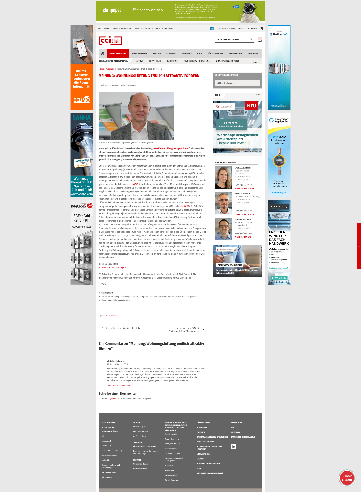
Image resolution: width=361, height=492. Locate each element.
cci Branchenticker (110, 315)
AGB (232, 427)
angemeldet (112, 398)
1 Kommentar (131, 85)
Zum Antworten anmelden (118, 385)
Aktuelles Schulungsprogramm (144, 446)
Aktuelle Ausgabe (139, 426)
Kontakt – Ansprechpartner (208, 464)
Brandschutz (170, 470)
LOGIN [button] (240, 28)
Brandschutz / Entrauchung (197, 61)
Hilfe (199, 468)
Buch (199, 53)
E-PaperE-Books (347, 478)
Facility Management (172, 480)
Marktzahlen (106, 460)
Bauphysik (169, 466)
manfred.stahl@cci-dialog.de (112, 267)
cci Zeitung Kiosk (139, 436)
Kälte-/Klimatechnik (172, 444)
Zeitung (157, 53)
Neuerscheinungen (172, 439)
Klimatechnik (155, 61)
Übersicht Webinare (140, 464)
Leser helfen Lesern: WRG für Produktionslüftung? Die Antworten (184, 329)
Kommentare (235, 53)
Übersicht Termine (140, 469)
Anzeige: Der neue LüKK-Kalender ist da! (123, 328)
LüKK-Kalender (215, 53)
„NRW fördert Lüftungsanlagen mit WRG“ (171, 148)
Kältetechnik (172, 61)
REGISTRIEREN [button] (251, 28)
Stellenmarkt (104, 28)
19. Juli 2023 (103, 85)
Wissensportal (139, 53)
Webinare (187, 53)
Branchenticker (117, 53)
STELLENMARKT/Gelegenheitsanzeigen (212, 437)
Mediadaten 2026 (204, 454)
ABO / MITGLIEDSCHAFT (225, 28)
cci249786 (133, 184)
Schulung (171, 53)
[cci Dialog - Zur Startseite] (110, 40)
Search (251, 39)
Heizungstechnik (171, 475)
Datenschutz (236, 422)
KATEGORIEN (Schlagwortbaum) (210, 473)
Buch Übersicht (171, 434)
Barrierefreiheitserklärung (243, 437)
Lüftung (139, 61)
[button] (261, 28)
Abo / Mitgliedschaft (140, 431)
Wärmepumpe (107, 477)
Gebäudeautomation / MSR (227, 61)
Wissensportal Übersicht (111, 431)
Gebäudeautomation (109, 455)
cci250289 (184, 206)
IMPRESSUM (235, 432)
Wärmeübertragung (109, 472)
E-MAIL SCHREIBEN (243, 188)
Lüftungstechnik (171, 449)
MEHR (255, 62)
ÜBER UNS (200, 459)
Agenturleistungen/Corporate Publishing (154, 28)
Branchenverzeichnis (122, 28)
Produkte (253, 53)
